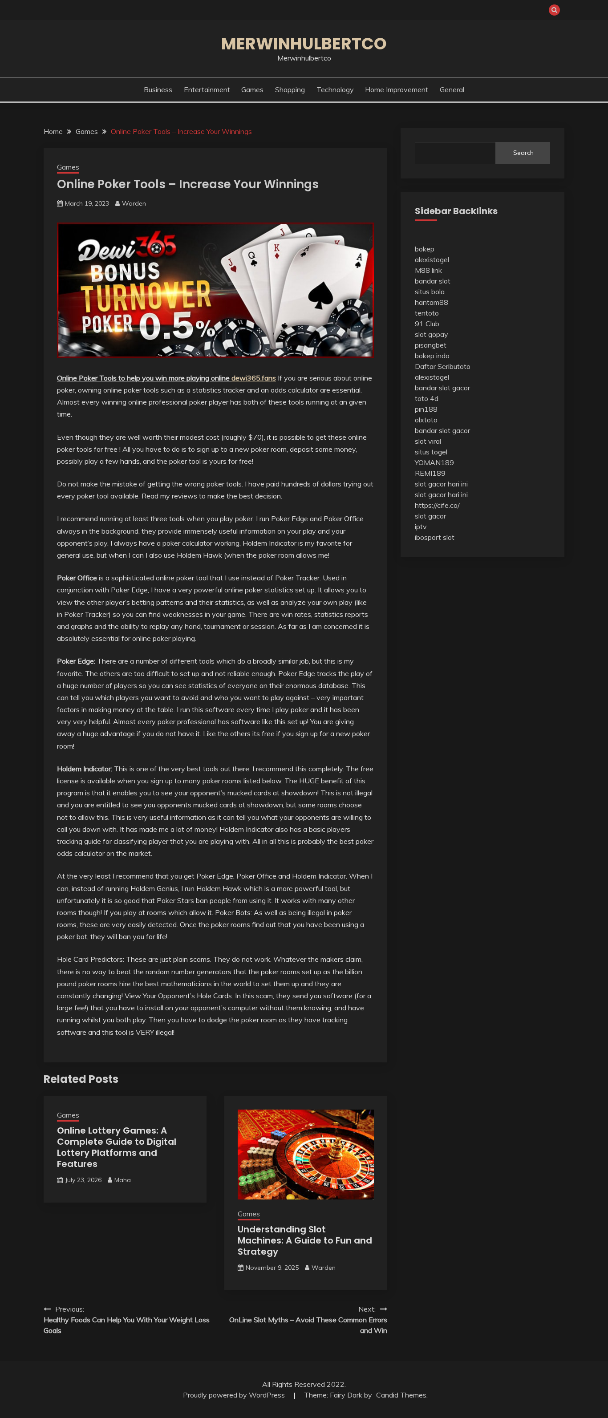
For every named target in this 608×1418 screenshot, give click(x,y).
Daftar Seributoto (442, 366)
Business (158, 89)
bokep (424, 248)
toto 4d (426, 398)
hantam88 (431, 302)
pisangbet (430, 344)
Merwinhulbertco (304, 43)
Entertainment (207, 89)
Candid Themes (401, 1394)
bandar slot (432, 280)
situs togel (431, 451)
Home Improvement (396, 89)
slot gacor (430, 515)
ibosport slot (434, 537)
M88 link (428, 270)
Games (252, 89)
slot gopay (431, 334)
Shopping (290, 89)
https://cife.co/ (437, 505)
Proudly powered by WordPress (235, 1394)
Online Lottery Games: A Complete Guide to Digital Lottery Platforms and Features (116, 1147)
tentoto (427, 312)
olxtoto (426, 419)
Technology (335, 89)
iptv (421, 526)
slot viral (428, 441)
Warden (134, 203)
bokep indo (432, 355)
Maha (122, 1180)
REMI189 (430, 473)
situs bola (430, 291)
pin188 (426, 409)
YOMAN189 (434, 462)
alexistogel (432, 259)
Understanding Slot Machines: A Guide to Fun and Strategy (305, 1240)
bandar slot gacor (442, 387)
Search (523, 153)
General (452, 89)
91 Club (427, 323)
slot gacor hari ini (441, 483)
